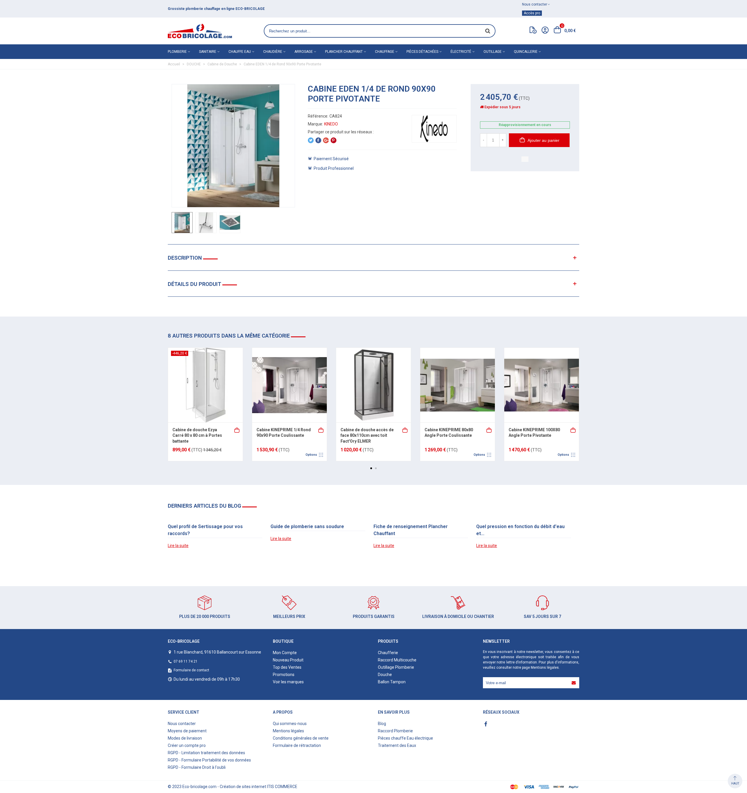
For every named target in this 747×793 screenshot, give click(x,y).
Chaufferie (388, 652)
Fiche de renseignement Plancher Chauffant (411, 530)
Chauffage (384, 52)
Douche (385, 674)
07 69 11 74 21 (186, 661)
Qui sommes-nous (290, 723)
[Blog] (533, 31)
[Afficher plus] (321, 429)
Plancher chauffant (344, 52)
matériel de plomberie (208, 9)
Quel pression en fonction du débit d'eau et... (520, 530)
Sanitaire (207, 52)
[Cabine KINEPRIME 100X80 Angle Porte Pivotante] (541, 385)
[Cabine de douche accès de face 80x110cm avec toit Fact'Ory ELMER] (373, 385)
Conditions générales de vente (301, 738)
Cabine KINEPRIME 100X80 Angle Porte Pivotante (534, 432)
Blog (382, 723)
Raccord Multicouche (397, 660)
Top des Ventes (287, 667)
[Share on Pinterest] (333, 140)
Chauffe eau (239, 52)
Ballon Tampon (392, 682)
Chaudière (272, 52)
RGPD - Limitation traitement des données (206, 752)
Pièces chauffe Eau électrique (405, 738)
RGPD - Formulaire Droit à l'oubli (197, 767)
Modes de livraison (185, 738)
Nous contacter (182, 723)
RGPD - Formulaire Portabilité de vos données (209, 760)
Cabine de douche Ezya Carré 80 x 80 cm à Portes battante (197, 435)
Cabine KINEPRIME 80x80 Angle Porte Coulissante (449, 432)
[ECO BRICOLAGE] (200, 31)
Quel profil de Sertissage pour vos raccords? (205, 530)
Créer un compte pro (187, 745)
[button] (371, 468)
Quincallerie (525, 52)
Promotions (283, 674)
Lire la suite (178, 545)
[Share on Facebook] (318, 140)
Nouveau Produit (288, 660)
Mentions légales (545, 668)
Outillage (493, 52)
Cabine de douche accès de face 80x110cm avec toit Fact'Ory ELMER (367, 435)
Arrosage (303, 52)
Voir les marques (288, 682)
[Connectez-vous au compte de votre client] (545, 30)
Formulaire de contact (191, 670)
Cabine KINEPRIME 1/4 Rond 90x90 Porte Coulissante (283, 432)
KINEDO (331, 124)
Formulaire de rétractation (297, 745)
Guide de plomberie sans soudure (307, 526)
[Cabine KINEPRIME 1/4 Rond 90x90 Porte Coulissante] (289, 385)
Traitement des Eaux (397, 745)
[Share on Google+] (326, 140)
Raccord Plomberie (395, 731)
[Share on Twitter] (311, 140)
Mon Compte (285, 652)
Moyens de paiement (187, 731)
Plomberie (177, 52)
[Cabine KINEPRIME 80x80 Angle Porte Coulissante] (457, 385)
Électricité (461, 52)
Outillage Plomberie (396, 667)
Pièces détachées (422, 52)
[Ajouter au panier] (237, 429)
